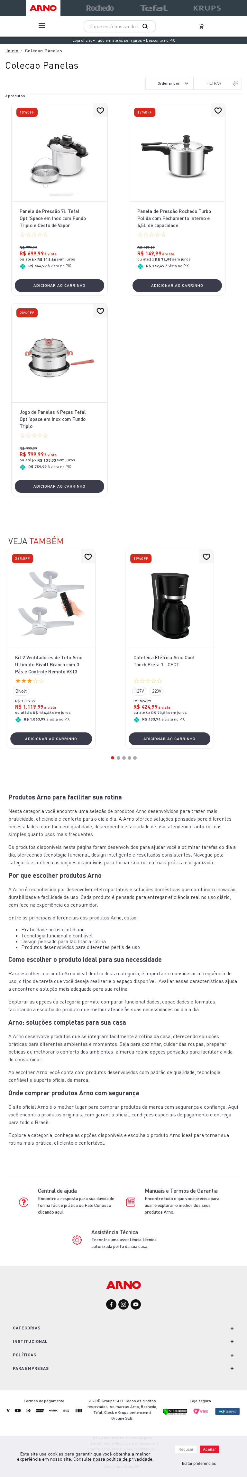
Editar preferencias (199, 1463)
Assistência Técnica (114, 1232)
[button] (21, 691)
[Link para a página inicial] (12, 50)
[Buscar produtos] (146, 26)
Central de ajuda (57, 1190)
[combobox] (120, 26)
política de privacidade (129, 1459)
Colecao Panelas (43, 50)
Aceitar (209, 1449)
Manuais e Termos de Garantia (181, 1190)
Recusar (185, 1449)
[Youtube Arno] (136, 1305)
